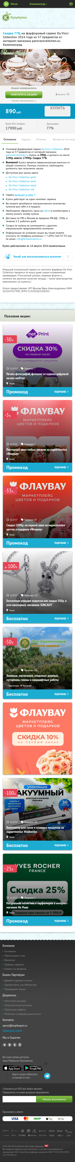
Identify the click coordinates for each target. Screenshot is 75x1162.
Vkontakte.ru (10, 1045)
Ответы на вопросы (15, 968)
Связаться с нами (12, 1030)
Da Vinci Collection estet (22, 181)
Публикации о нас (14, 955)
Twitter (15, 1045)
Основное (9, 139)
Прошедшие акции (15, 989)
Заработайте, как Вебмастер (20, 984)
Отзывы (41, 139)
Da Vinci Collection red (21, 189)
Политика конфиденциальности (22, 1014)
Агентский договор (15, 1000)
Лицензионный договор (18, 1005)
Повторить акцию (24, 94)
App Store (12, 1068)
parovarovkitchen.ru (17, 155)
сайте (47, 210)
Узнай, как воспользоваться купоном (37, 256)
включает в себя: (24, 194)
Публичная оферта (15, 1009)
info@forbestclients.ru (29, 239)
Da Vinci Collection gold (22, 177)
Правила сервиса (14, 964)
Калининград (37, 4)
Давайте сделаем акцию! (18, 980)
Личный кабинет (71, 4)
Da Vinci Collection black (22, 185)
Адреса (26, 139)
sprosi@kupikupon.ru (15, 1025)
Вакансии (9, 960)
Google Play (33, 1068)
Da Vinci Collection (52, 149)
